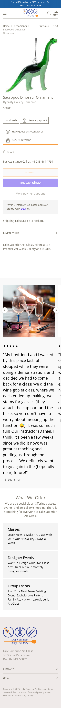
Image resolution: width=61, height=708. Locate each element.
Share (10, 152)
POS (5, 695)
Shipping (8, 221)
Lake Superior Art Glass (32, 689)
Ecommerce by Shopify (23, 695)
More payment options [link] (30, 193)
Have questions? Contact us (28, 131)
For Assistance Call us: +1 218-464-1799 (28, 161)
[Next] (56, 4)
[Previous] (5, 4)
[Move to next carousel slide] (56, 310)
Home (6, 26)
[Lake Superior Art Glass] (30, 13)
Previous (44, 26)
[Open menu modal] (4, 13)
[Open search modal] (48, 13)
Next (55, 26)
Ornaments (20, 26)
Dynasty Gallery (13, 102)
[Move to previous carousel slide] (5, 310)
